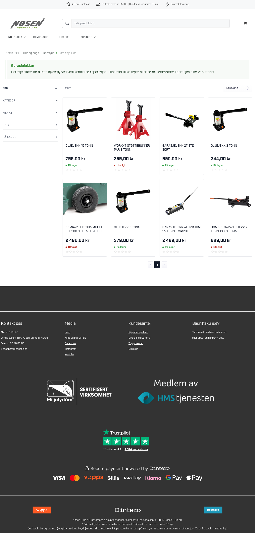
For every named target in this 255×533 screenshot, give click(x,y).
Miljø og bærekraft (75, 338)
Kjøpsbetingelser (138, 332)
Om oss (64, 37)
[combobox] (146, 23)
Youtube (69, 354)
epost (201, 338)
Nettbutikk (15, 37)
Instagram (70, 349)
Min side (86, 37)
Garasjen (48, 53)
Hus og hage (31, 53)
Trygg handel (135, 343)
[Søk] (67, 23)
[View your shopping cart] (245, 22)
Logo (67, 332)
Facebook (70, 343)
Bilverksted (40, 37)
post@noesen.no (17, 349)
